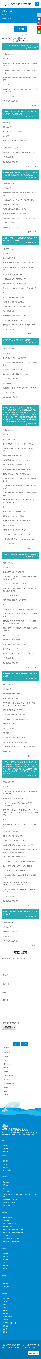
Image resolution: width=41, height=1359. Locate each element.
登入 (4, 1281)
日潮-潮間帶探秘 (7, 1236)
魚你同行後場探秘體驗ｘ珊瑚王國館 (13, 1230)
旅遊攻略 (6, 1079)
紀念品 (5, 1263)
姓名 (3, 966)
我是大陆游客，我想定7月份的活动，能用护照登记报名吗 (20, 676)
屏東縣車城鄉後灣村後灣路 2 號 (15, 1345)
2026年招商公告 (8, 1075)
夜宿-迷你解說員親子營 (9, 1223)
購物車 (5, 1269)
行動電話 (5, 975)
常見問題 (6, 1087)
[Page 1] (3, 38)
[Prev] (6, 38)
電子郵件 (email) (7, 984)
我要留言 (20, 29)
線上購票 (5, 1260)
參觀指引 (6, 1060)
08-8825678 (33, 1345)
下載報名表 (6, 1266)
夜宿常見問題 (7, 1206)
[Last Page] (17, 41)
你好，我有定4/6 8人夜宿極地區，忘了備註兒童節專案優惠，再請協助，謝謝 (20, 114)
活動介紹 (5, 1188)
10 (37, 38)
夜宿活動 (5, 1254)
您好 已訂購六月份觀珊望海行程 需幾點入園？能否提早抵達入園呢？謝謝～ (20, 240)
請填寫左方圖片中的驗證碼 (10, 1023)
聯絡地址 (4, 993)
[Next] (14, 41)
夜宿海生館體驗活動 (8, 1217)
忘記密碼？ (6, 1287)
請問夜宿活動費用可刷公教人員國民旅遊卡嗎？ (20, 555)
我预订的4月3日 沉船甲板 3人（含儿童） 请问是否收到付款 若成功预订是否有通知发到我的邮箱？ (20, 175)
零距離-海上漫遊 (7, 1226)
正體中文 (34, 1353)
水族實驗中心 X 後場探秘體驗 (11, 1242)
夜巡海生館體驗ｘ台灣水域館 (11, 1239)
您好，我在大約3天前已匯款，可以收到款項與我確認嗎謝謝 (20, 914)
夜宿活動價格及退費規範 (10, 1199)
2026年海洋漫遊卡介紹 (10, 1083)
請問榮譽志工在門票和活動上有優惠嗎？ (20, 341)
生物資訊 (5, 1167)
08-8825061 (9, 1347)
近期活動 (5, 1164)
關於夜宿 (5, 1185)
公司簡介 (5, 1145)
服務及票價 (6, 1052)
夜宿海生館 (6, 1182)
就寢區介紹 (6, 1191)
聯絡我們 (6, 1095)
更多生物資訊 (7, 1170)
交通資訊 (6, 1056)
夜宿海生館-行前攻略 (9, 1202)
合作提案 (5, 1149)
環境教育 (6, 1071)
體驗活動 (5, 1257)
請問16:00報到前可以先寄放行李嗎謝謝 (20, 47)
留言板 (5, 1091)
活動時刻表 (6, 1064)
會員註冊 (5, 1284)
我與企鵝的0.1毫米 (8, 1220)
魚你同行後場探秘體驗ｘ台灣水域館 (13, 1233)
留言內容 (5, 1000)
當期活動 (5, 1161)
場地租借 (6, 1068)
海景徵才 (5, 1152)
